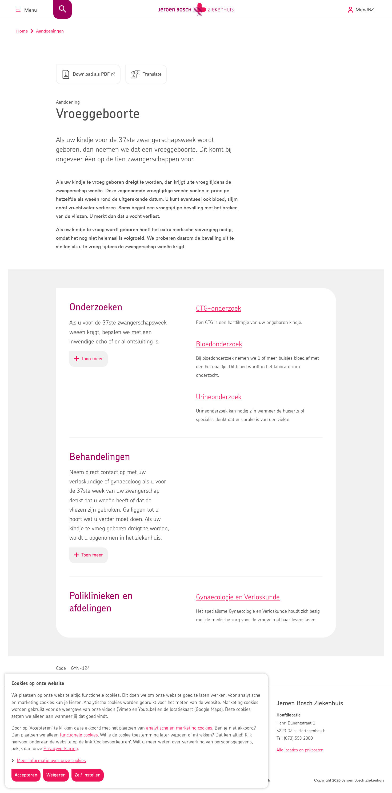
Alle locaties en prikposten (300, 750)
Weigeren (56, 775)
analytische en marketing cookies (179, 728)
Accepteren (26, 775)
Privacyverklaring (60, 749)
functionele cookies (79, 735)
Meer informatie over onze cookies (51, 760)
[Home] (196, 9)
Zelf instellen (88, 775)
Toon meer (94, 361)
